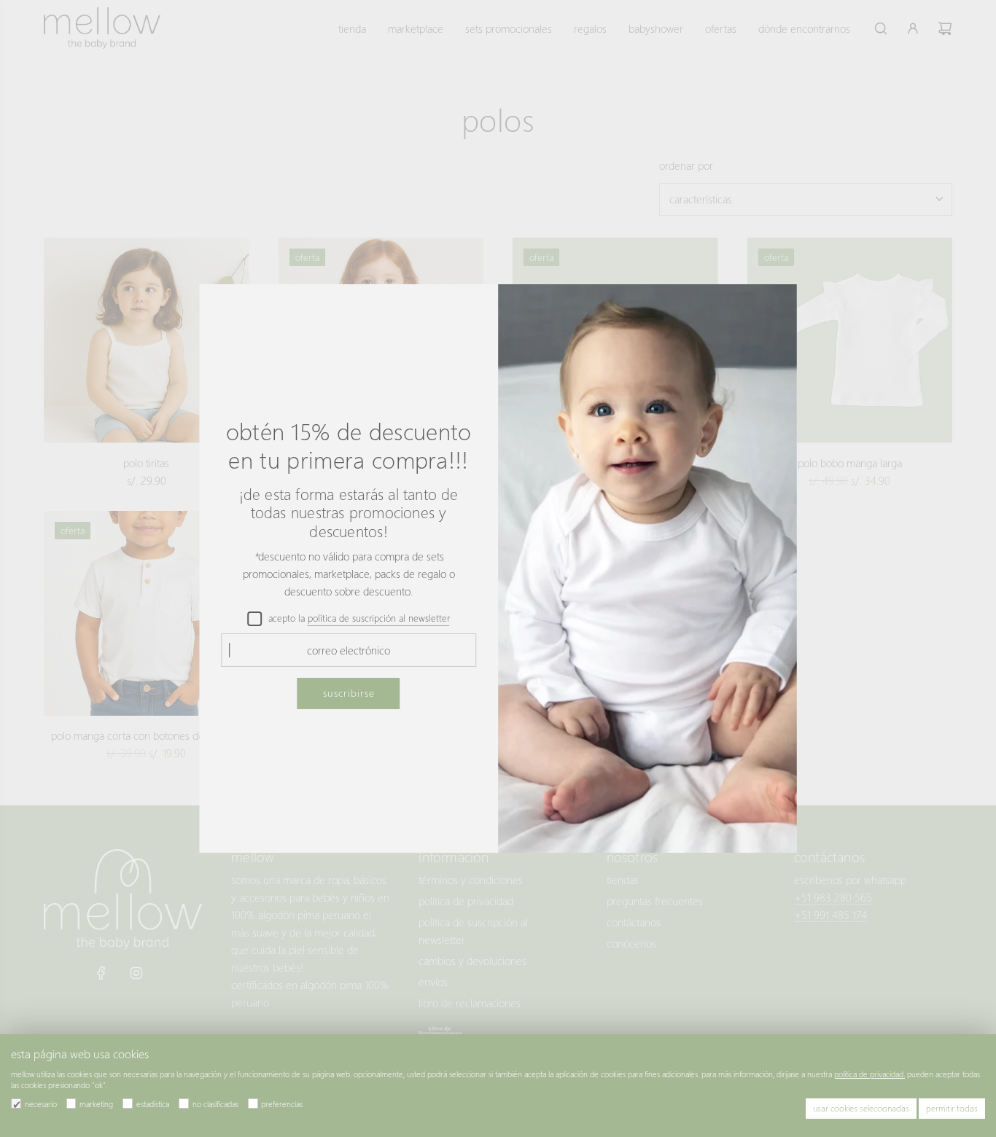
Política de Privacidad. (869, 1074)
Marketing (96, 1104)
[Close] (770, 309)
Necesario (41, 1104)
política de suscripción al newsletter (379, 618)
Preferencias (282, 1104)
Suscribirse (349, 693)
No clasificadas (215, 1104)
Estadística (152, 1104)
